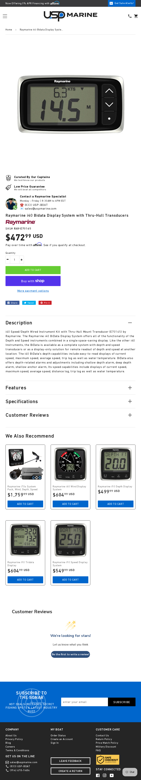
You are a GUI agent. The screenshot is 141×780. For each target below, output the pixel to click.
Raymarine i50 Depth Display (115, 486)
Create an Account (62, 739)
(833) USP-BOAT (19, 766)
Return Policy (104, 739)
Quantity (10, 252)
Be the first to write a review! (70, 654)
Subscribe (121, 702)
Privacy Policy (14, 739)
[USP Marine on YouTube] (112, 775)
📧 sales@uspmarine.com (38, 208)
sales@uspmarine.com (23, 762)
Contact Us (102, 735)
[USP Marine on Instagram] (105, 775)
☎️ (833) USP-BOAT (34, 204)
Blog (8, 742)
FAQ (98, 750)
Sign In (55, 742)
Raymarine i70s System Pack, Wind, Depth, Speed (23, 488)
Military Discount (106, 746)
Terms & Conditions (17, 750)
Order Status (58, 735)
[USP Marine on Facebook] (98, 775)
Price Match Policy (107, 742)
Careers (10, 746)
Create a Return (70, 771)
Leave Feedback (70, 760)
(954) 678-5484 (19, 770)
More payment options (33, 290)
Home (9, 29)
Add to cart (25, 503)
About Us (11, 735)
